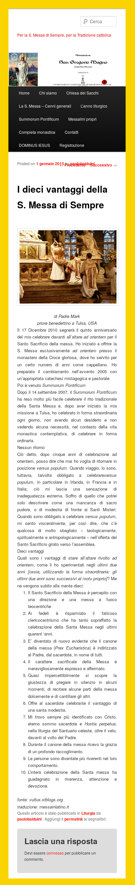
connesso (55, 853)
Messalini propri (82, 119)
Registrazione (72, 145)
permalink (73, 819)
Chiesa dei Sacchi (82, 92)
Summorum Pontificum (39, 119)
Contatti (71, 132)
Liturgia (88, 813)
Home (24, 92)
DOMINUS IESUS (34, 145)
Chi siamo (48, 92)
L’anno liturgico (94, 106)
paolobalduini (82, 163)
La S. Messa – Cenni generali (45, 106)
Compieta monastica (37, 132)
